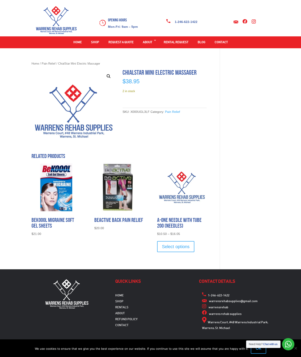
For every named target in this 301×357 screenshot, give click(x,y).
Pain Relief (49, 63)
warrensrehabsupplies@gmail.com (233, 301)
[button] (109, 76)
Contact (221, 42)
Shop (95, 42)
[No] (295, 348)
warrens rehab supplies (225, 314)
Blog (201, 42)
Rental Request (176, 42)
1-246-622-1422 (186, 22)
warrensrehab (218, 307)
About (147, 42)
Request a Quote (121, 42)
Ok (258, 348)
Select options (176, 246)
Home (77, 42)
